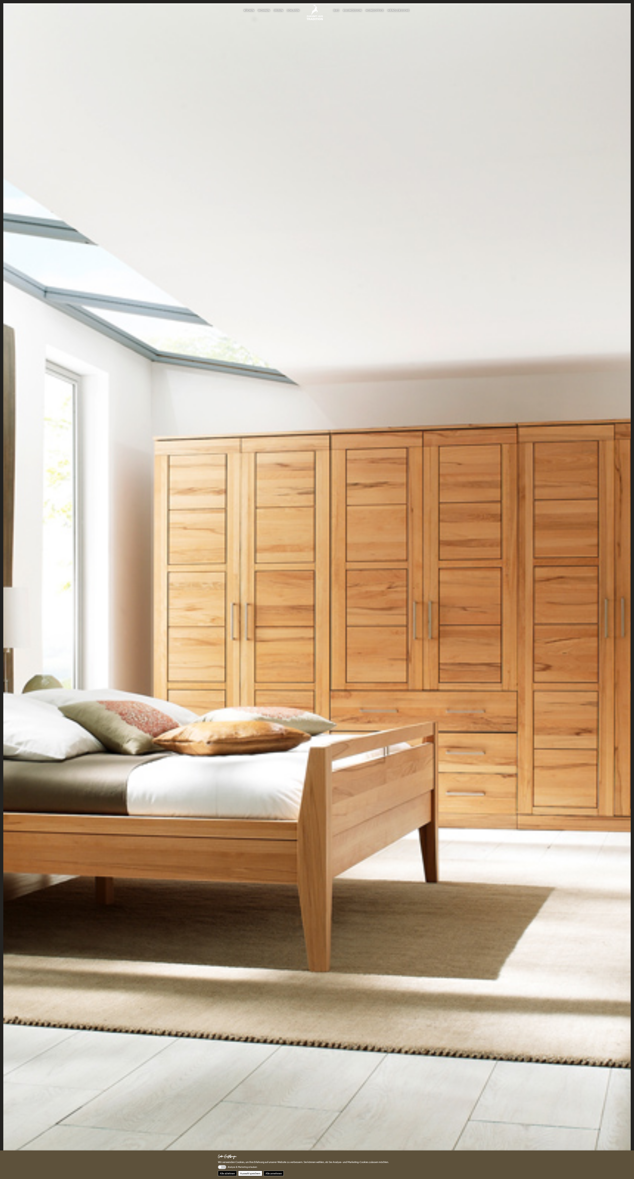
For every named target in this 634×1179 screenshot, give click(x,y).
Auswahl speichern (250, 1173)
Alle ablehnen (227, 1173)
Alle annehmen (273, 1173)
